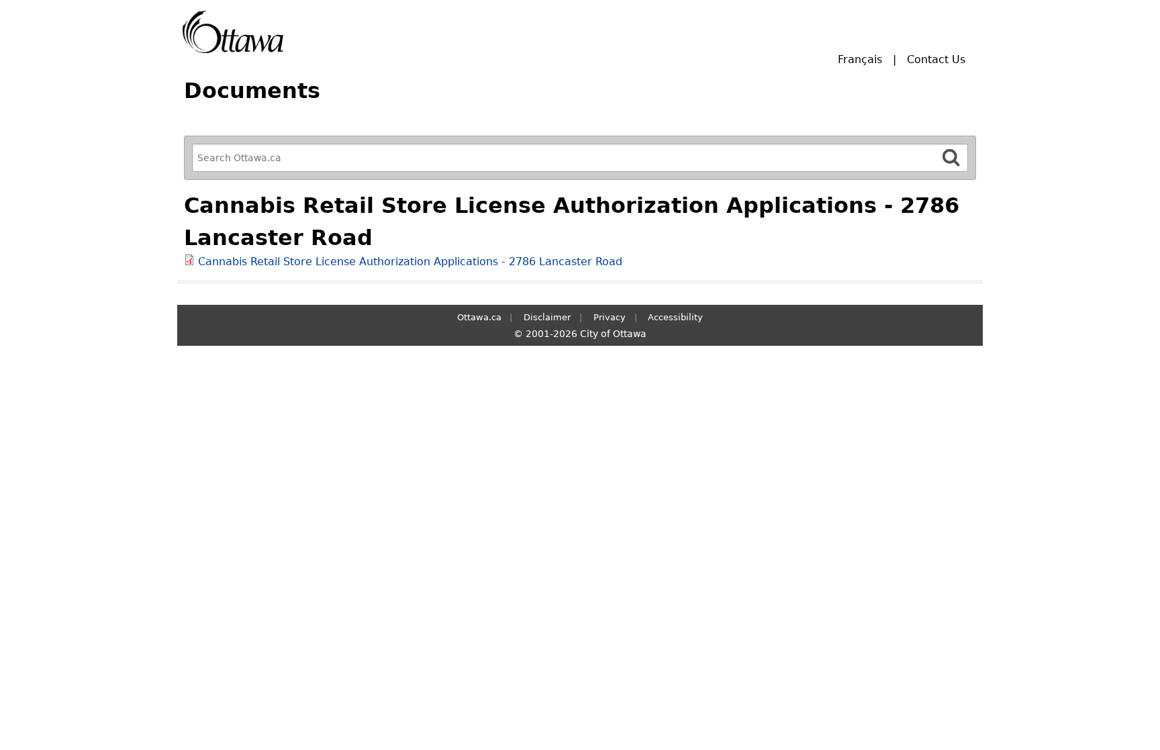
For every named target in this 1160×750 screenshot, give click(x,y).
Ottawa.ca (479, 317)
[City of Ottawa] (233, 31)
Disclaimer (547, 317)
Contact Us (936, 59)
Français (860, 59)
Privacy (609, 317)
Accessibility (675, 317)
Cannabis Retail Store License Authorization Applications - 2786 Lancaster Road (410, 261)
